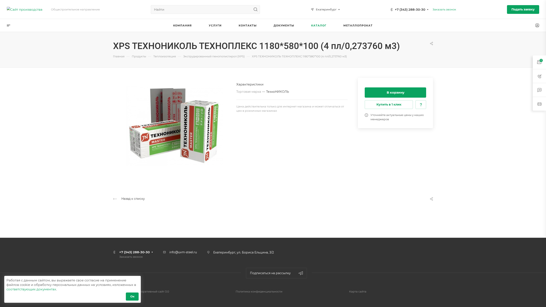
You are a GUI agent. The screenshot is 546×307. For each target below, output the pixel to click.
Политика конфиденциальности (259, 291)
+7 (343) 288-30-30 (410, 9)
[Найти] (256, 9)
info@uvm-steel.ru (183, 252)
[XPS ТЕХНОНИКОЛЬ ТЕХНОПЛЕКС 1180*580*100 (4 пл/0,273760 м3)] (174, 126)
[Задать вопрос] (420, 104)
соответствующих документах (31, 289)
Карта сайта (357, 291)
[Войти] (537, 25)
